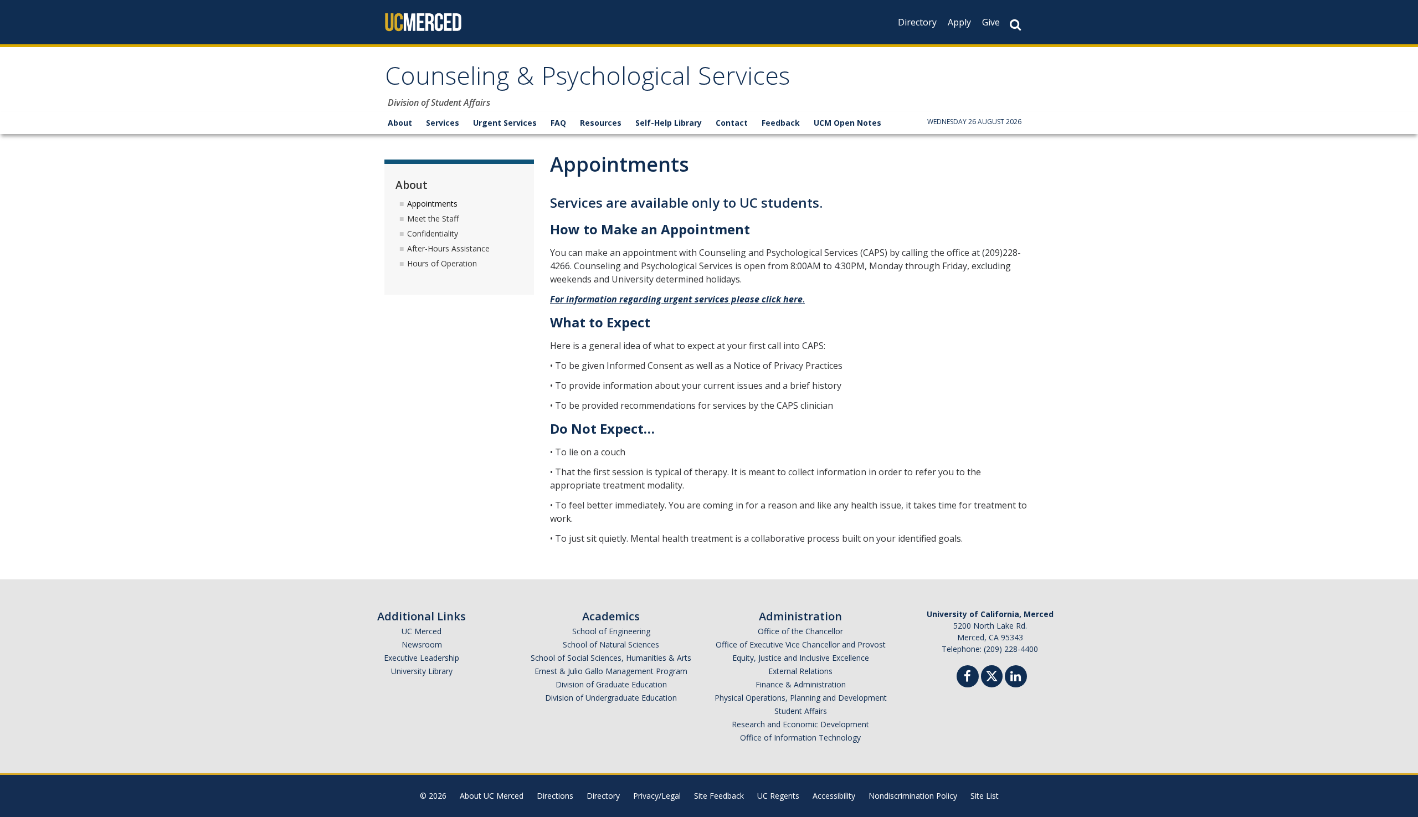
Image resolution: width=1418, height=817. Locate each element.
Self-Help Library (668, 122)
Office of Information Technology (800, 737)
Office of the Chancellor (800, 631)
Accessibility (834, 795)
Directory (917, 22)
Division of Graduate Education (611, 684)
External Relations (800, 671)
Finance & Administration (801, 684)
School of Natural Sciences (611, 644)
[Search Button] (1015, 24)
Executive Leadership (421, 657)
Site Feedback (719, 795)
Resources (600, 122)
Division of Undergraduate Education (611, 697)
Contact (732, 122)
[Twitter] (991, 675)
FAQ (558, 122)
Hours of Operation (442, 263)
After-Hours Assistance (448, 248)
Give (991, 22)
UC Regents (778, 795)
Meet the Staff (433, 218)
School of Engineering (611, 631)
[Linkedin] (1016, 677)
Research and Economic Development (800, 724)
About (400, 122)
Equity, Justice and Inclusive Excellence (800, 657)
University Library (422, 671)
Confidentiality (432, 233)
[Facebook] (967, 677)
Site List (984, 795)
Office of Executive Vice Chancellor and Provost (801, 644)
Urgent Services (505, 122)
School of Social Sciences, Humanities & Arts (611, 657)
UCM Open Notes (847, 122)
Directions (555, 795)
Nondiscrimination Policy (913, 795)
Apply (959, 22)
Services (442, 122)
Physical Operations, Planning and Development (801, 697)
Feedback (781, 122)
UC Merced (421, 631)
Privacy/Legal (657, 795)
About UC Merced (491, 795)
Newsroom (422, 644)
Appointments (432, 203)
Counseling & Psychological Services (587, 79)
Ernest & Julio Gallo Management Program (611, 671)
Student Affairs (800, 711)
